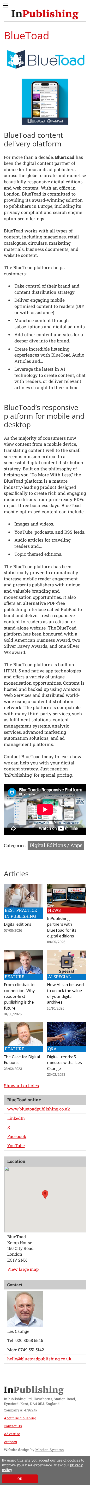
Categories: (15, 845)
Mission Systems (49, 1449)
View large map (23, 1269)
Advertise (12, 1434)
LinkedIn (16, 1118)
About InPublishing (20, 1418)
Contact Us (13, 1426)
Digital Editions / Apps (56, 845)
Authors (10, 1441)
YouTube (16, 1145)
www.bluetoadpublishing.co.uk (38, 1109)
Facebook (16, 1136)
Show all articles (21, 1085)
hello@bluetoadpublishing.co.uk (39, 1359)
